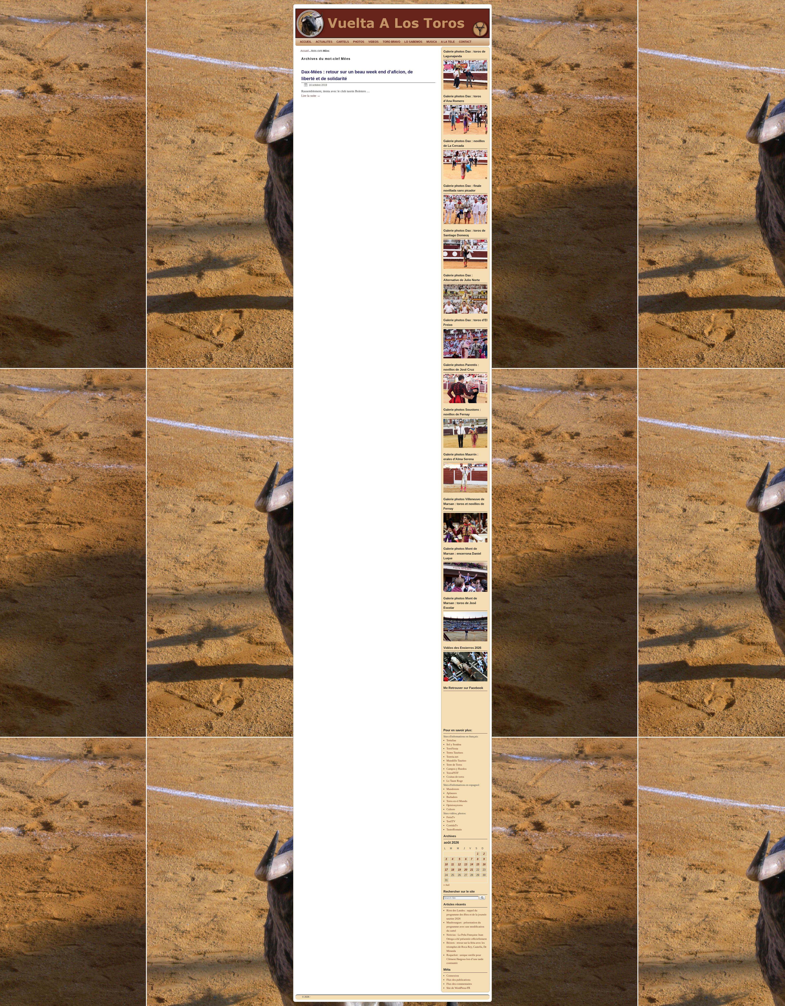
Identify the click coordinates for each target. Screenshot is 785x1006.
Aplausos (451, 793)
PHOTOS (358, 41)
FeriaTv (450, 817)
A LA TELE (448, 41)
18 (452, 869)
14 (471, 864)
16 (484, 864)
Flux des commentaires (459, 983)
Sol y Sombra (453, 744)
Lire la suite (310, 95)
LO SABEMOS (413, 41)
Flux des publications (458, 979)
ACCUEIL (306, 41)
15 (477, 864)
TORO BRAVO (391, 41)
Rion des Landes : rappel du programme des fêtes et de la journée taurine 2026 (466, 914)
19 (459, 869)
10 (446, 864)
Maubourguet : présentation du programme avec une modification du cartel (465, 926)
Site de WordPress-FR (458, 987)
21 (471, 869)
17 (446, 869)
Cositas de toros (455, 776)
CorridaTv (452, 825)
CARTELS (342, 41)
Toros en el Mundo (456, 801)
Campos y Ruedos (456, 768)
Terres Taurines (454, 752)
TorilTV (450, 821)
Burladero (452, 797)
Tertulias (451, 740)
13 (465, 864)
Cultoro (450, 809)
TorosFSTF (452, 772)
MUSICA (431, 41)
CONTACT (465, 41)
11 (452, 864)
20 (465, 869)
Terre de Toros (454, 764)
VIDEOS (373, 41)
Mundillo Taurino (456, 760)
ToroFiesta (452, 748)
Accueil (305, 50)
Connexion (452, 975)
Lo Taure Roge (454, 780)
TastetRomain (454, 829)
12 (459, 864)
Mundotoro (452, 789)
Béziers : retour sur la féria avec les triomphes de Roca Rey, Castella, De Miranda (466, 946)
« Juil (446, 884)
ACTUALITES (324, 41)
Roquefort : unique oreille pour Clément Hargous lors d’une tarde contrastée (464, 959)
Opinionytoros (454, 805)
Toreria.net (452, 756)
